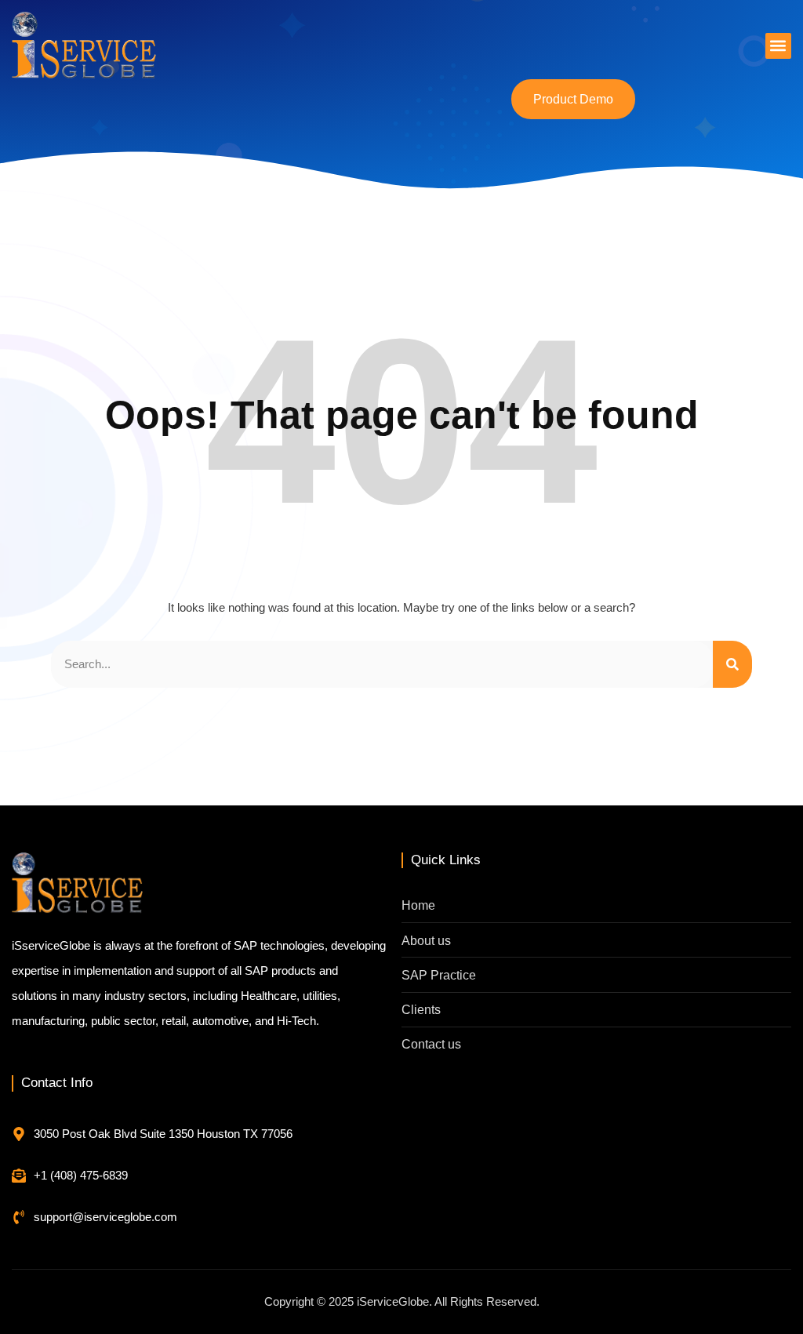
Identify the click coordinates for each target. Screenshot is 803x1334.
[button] (778, 46)
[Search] (732, 664)
